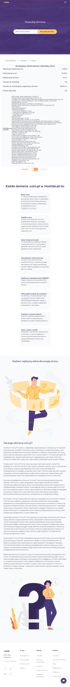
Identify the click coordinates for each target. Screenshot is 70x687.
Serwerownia (24, 664)
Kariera (22, 668)
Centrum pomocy (59, 660)
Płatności (56, 672)
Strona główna (10, 60)
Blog (54, 664)
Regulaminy (57, 668)
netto (25, 169)
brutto (44, 169)
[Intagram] (11, 669)
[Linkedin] (6, 674)
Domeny (23, 60)
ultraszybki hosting (28, 298)
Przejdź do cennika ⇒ (28, 208)
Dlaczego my (24, 655)
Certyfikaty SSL (42, 670)
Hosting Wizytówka (40, 661)
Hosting (39, 655)
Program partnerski (40, 676)
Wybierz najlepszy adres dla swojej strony (35, 361)
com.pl (33, 60)
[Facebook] (6, 669)
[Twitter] (11, 674)
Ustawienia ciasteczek (10, 661)
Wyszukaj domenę (47, 32)
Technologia (24, 660)
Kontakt (56, 655)
